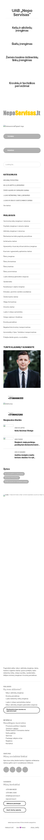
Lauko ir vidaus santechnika (12, 312)
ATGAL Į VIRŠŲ (35, 827)
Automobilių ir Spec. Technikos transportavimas (19, 332)
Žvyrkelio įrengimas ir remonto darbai (16, 226)
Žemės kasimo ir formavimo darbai (16, 481)
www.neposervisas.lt (14, 822)
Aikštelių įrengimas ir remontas (14, 231)
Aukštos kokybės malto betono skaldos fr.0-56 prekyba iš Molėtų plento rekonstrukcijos (25, 456)
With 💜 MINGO (20, 827)
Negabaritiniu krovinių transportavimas (16, 327)
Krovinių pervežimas (12, 477)
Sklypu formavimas (9, 302)
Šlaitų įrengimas (9, 256)
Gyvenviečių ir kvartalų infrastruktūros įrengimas (20, 246)
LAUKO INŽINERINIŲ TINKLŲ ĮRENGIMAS (16, 195)
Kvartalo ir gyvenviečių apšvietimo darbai (17, 251)
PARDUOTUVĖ (9, 827)
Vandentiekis (7, 282)
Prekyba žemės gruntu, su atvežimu (15, 337)
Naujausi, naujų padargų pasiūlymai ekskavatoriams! (26, 443)
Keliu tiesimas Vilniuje (24, 431)
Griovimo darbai (8, 307)
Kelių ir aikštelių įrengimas (14, 474)
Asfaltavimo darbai (10, 241)
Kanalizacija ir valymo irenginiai (13, 287)
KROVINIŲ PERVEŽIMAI (10, 180)
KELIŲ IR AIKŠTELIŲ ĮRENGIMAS (13, 185)
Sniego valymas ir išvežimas (12, 317)
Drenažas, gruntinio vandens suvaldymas (17, 292)
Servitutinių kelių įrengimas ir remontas (16, 221)
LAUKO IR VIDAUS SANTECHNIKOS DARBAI (17, 200)
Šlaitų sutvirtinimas (10, 271)
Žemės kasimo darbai (10, 297)
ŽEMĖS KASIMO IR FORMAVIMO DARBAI (16, 190)
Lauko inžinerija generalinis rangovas (16, 277)
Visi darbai (7, 205)
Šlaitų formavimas (9, 261)
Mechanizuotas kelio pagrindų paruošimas (17, 236)
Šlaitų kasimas (8, 266)
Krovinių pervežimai (10, 322)
